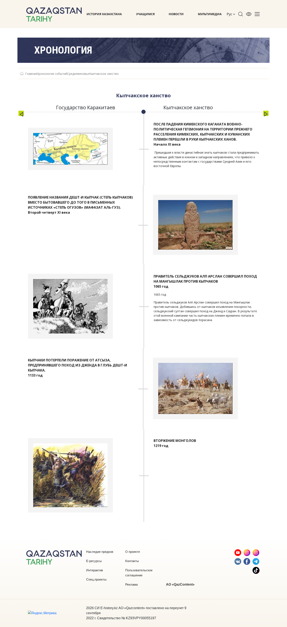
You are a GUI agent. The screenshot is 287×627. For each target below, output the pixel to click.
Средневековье (78, 74)
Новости (176, 14)
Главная (31, 74)
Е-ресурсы (94, 561)
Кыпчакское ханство (104, 74)
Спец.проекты (96, 579)
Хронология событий (52, 74)
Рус (230, 14)
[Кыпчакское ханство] (266, 113)
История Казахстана (104, 14)
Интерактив (94, 570)
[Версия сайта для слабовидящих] (249, 14)
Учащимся (145, 14)
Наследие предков (99, 551)
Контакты (132, 561)
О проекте (132, 551)
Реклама (131, 584)
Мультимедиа (210, 14)
